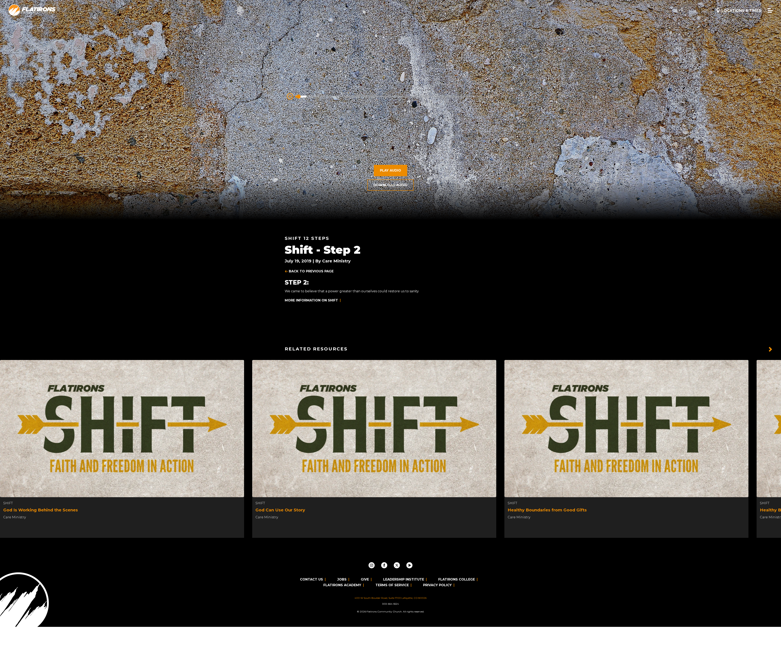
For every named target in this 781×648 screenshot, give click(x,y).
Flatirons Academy (342, 585)
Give (365, 579)
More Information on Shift (311, 300)
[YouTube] (409, 565)
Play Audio (390, 170)
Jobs (342, 579)
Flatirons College (456, 579)
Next (770, 349)
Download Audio (390, 185)
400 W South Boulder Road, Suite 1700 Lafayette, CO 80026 (390, 597)
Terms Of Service (392, 585)
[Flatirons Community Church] (32, 10)
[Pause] (290, 96)
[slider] (388, 97)
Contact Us (311, 579)
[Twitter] (397, 565)
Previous (760, 349)
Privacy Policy (437, 585)
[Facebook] (384, 565)
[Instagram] (372, 565)
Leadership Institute (403, 579)
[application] (390, 95)
